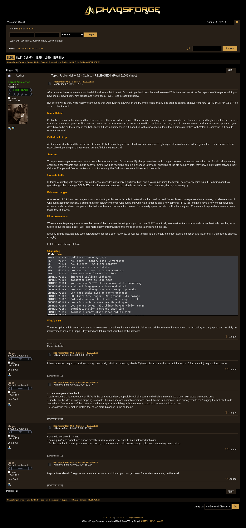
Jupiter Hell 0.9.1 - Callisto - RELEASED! (73, 82)
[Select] (60, 254)
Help (19, 57)
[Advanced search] (188, 48)
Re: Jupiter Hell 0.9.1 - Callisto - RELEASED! (75, 353)
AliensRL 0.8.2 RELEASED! (30, 49)
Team (39, 57)
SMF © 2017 (121, 518)
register (29, 28)
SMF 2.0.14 (108, 518)
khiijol (11, 353)
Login (48, 57)
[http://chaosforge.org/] (13, 129)
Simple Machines (135, 518)
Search (28, 57)
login (19, 28)
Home (10, 57)
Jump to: (199, 507)
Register (58, 57)
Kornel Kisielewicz (19, 82)
